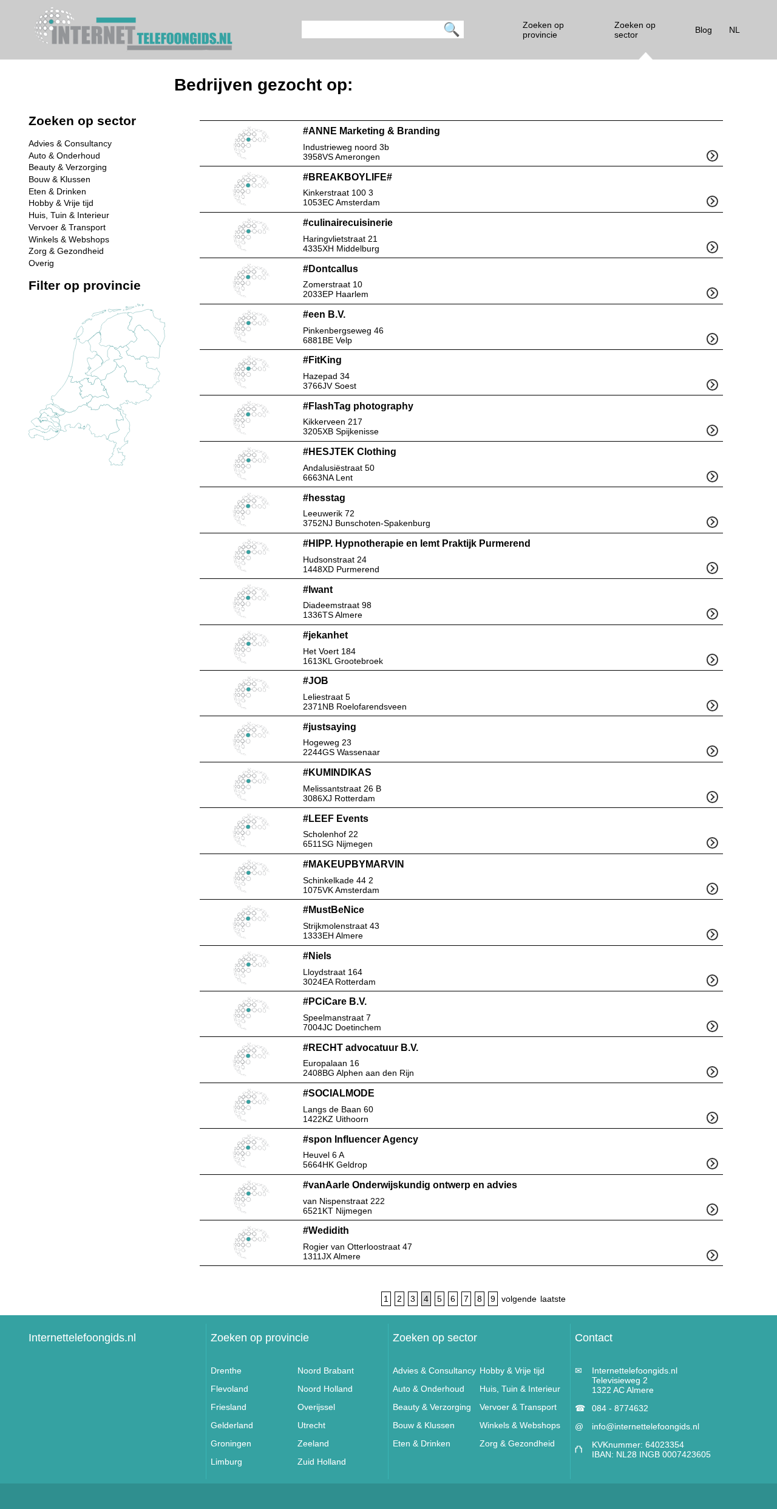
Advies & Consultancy (70, 143)
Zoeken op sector (435, 1338)
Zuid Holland (321, 1461)
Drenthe (226, 1370)
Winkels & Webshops (69, 239)
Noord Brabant (325, 1370)
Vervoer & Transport (67, 227)
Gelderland (232, 1425)
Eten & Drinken (57, 191)
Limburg (226, 1461)
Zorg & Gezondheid (66, 251)
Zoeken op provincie (260, 1338)
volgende (519, 1299)
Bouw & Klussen (59, 179)
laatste (553, 1299)
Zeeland (313, 1443)
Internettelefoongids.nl (82, 1338)
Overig (41, 263)
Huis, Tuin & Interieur (69, 215)
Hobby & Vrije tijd (61, 203)
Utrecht (311, 1425)
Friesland (228, 1407)
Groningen (231, 1443)
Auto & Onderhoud (64, 155)
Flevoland (229, 1389)
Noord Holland (325, 1389)
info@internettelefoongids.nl (645, 1426)
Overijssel (316, 1407)
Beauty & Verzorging (68, 167)
